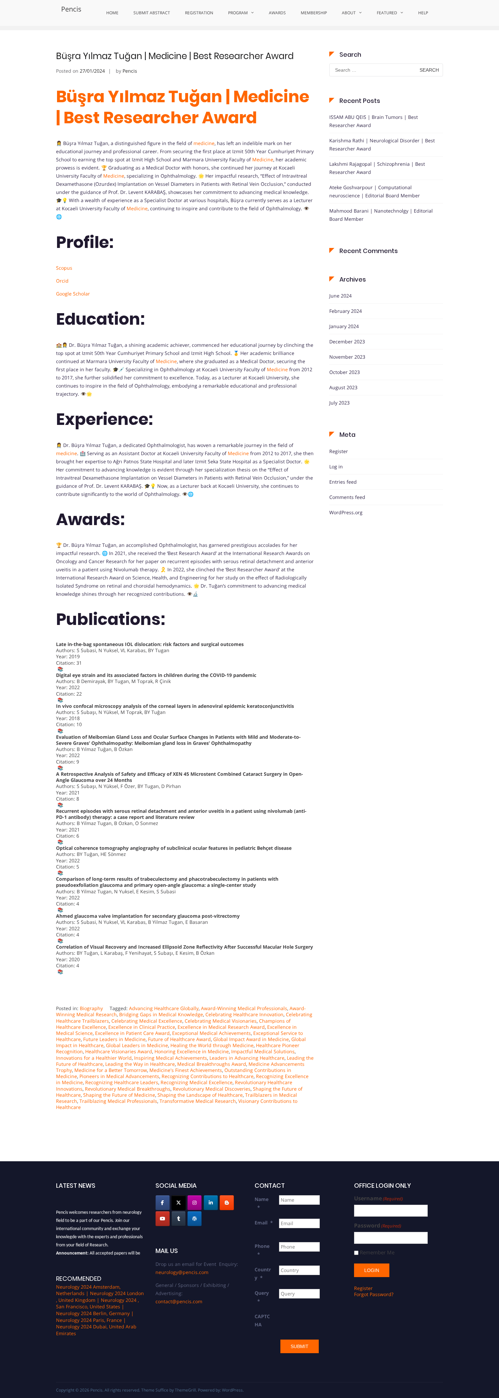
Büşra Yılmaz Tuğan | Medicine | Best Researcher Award (175, 56)
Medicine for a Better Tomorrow (110, 1070)
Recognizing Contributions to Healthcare (208, 1076)
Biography (91, 1008)
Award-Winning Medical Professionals (244, 1008)
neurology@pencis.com (181, 1272)
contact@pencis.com (178, 1301)
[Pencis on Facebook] (162, 1202)
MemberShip (314, 13)
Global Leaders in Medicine (137, 1045)
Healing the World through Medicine (212, 1045)
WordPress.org (346, 512)
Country (263, 1273)
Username (378, 1198)
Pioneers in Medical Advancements (119, 1076)
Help (423, 13)
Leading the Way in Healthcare (140, 1064)
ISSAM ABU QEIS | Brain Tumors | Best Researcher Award (373, 121)
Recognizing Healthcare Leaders (121, 1082)
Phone (262, 1250)
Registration (199, 13)
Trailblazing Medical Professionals (118, 1101)
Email (264, 1222)
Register (338, 451)
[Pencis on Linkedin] (211, 1202)
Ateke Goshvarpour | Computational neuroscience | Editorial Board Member (374, 191)
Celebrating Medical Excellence (146, 1021)
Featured (387, 13)
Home (112, 13)
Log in (336, 466)
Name (262, 1203)
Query (262, 1297)
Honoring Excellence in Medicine (191, 1051)
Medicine (262, 159)
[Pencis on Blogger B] (227, 1202)
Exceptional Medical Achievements (211, 1033)
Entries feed (343, 482)
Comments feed (347, 497)
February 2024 (345, 311)
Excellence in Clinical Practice (141, 1027)
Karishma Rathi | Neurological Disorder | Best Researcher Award (382, 144)
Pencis (71, 9)
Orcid (62, 280)
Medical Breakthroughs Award (211, 1064)
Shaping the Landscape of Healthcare (200, 1095)
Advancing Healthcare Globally (164, 1008)
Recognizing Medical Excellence (197, 1082)
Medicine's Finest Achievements (185, 1070)
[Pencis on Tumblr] (178, 1218)
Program (238, 13)
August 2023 (343, 387)
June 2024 (340, 295)
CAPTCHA (262, 1320)
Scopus (64, 268)
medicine (204, 143)
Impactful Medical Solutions (263, 1051)
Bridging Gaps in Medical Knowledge (161, 1014)
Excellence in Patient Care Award (132, 1033)
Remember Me (377, 1252)
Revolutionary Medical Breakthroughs (127, 1089)
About (349, 13)
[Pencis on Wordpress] (194, 1218)
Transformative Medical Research (198, 1101)
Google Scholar (73, 293)
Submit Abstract (151, 13)
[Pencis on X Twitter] (178, 1202)
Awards (277, 13)
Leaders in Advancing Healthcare (246, 1058)
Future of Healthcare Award (179, 1039)
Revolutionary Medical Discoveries (212, 1089)
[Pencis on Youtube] (162, 1218)
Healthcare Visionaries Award (118, 1051)
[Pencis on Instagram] (194, 1202)
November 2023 (347, 357)
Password (377, 1225)
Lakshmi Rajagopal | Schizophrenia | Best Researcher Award (377, 168)
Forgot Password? (373, 1294)
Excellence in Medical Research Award (221, 1027)
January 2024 (344, 326)
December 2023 (347, 341)
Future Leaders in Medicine (114, 1039)
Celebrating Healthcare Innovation (244, 1014)
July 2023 (339, 402)
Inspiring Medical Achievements (170, 1058)
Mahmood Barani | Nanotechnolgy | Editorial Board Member (381, 215)
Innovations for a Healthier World (94, 1058)
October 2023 (344, 372)
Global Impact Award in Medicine (251, 1039)
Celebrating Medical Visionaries (221, 1021)
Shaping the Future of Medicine (119, 1095)
